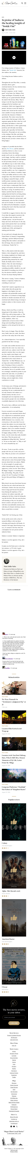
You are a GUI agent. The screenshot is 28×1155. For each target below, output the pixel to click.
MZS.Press (13, 578)
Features (14, 1104)
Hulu (14, 1064)
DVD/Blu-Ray (14, 1098)
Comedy (14, 1055)
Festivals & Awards (14, 1111)
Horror (14, 1062)
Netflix (14, 1068)
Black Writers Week (14, 1102)
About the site (14, 1117)
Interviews (14, 1094)
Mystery (14, 1066)
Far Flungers (14, 1091)
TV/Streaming (14, 1107)
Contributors (14, 1123)
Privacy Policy (14, 1151)
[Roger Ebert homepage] (9, 3)
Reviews (14, 1083)
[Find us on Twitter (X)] (17, 1126)
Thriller (14, 1077)
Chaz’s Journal (14, 1085)
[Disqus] (14, 651)
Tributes (14, 1096)
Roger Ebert (14, 1109)
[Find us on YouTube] (14, 1126)
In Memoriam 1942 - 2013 (14, 1133)
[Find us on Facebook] (11, 1126)
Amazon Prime (14, 1053)
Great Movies (14, 1087)
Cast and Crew (14, 1039)
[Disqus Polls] (14, 612)
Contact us (14, 1119)
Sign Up (14, 1045)
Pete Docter (10, 149)
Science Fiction (14, 1073)
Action (14, 1051)
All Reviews (14, 1037)
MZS (3, 17)
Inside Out (13, 70)
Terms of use (14, 1150)
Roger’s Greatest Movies (14, 1035)
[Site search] (22, 3)
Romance (14, 1071)
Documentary (14, 1058)
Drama (14, 1060)
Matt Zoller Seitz (10, 30)
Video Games (14, 1100)
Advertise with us (14, 1121)
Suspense (14, 1075)
